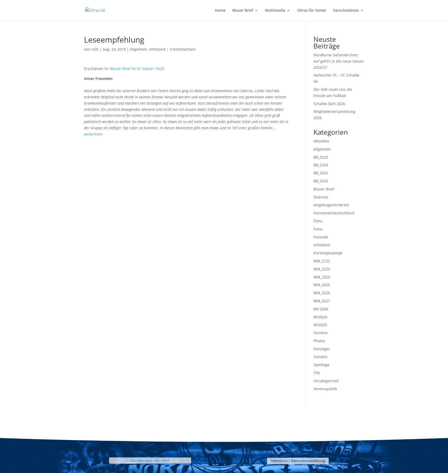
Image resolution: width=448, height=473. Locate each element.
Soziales (320, 356)
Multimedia (275, 11)
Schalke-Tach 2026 (329, 103)
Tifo (316, 372)
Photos (319, 340)
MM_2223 (321, 268)
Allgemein (138, 49)
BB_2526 (320, 181)
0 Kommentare (182, 49)
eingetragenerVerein (331, 204)
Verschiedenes (346, 11)
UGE (95, 49)
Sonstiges (321, 348)
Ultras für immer (311, 11)
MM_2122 (321, 260)
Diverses (320, 197)
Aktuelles (321, 141)
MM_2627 (321, 300)
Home (220, 11)
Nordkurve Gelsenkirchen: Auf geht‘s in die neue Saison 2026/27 (338, 61)
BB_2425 (320, 172)
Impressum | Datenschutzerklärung (298, 460)
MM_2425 (321, 284)
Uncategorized (326, 380)
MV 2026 (320, 308)
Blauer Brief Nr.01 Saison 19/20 (137, 68)
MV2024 (320, 316)
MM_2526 (321, 292)
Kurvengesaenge (327, 252)
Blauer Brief (242, 11)
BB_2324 (320, 164)
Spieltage (321, 364)
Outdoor (320, 332)
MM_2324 (321, 277)
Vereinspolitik (325, 388)
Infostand (157, 49)
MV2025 (320, 324)
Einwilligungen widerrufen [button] (150, 460)
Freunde (320, 237)
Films (318, 220)
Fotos (318, 229)
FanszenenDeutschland (333, 212)
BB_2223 (320, 157)
